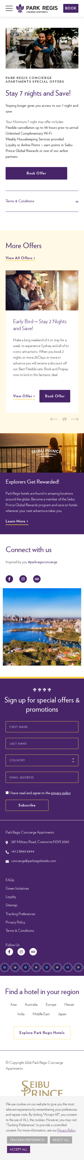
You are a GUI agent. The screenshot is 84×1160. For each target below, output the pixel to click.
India (21, 1014)
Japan (62, 1014)
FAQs (10, 880)
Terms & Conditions (20, 930)
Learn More (15, 521)
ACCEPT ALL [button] (18, 1149)
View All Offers (19, 258)
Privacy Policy (15, 922)
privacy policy (61, 793)
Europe (51, 1004)
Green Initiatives (17, 888)
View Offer (22, 396)
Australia (31, 1004)
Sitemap (11, 905)
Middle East (41, 1014)
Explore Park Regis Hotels (42, 1032)
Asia (13, 1004)
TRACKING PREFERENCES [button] (27, 1140)
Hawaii (69, 1004)
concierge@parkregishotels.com (33, 861)
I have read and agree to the (40, 793)
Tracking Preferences (20, 914)
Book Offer (36, 173)
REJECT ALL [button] (61, 1140)
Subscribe (27, 805)
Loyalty (11, 896)
